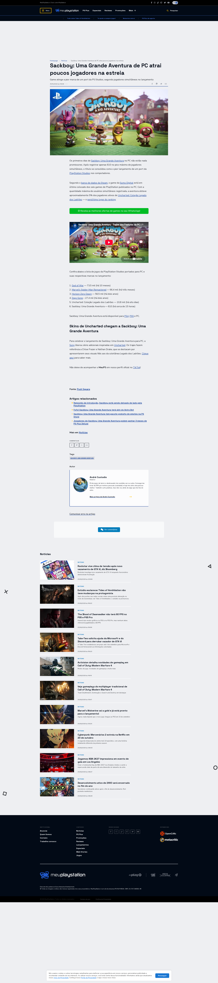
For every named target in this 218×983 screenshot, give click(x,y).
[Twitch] (161, 3)
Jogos (79, 855)
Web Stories (81, 852)
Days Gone (77, 298)
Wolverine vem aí (129, 18)
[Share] (87, 445)
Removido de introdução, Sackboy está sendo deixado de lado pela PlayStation (108, 404)
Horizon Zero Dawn (82, 293)
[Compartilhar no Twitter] (161, 84)
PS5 (132, 316)
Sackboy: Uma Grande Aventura (107, 160)
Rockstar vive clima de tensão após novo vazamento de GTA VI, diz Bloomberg (100, 568)
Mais (131, 10)
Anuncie (43, 831)
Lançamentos (82, 845)
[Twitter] (165, 3)
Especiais (97, 10)
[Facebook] (151, 3)
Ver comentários (110, 530)
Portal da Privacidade (88, 978)
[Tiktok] (158, 3)
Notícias (64, 61)
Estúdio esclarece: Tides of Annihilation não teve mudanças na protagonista (102, 592)
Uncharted (119, 345)
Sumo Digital (126, 182)
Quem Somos (46, 834)
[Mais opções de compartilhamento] (166, 84)
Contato (43, 838)
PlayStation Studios (79, 173)
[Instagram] (154, 3)
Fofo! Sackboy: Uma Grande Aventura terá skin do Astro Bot (104, 409)
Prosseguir (162, 976)
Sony (72, 345)
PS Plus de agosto (148, 18)
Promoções (120, 10)
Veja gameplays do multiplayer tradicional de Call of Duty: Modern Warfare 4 (102, 688)
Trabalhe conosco (48, 841)
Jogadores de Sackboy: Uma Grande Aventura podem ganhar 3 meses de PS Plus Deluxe (110, 422)
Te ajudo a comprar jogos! (107, 18)
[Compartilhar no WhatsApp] (156, 84)
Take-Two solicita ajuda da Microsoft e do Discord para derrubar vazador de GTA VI (101, 640)
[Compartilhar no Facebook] (152, 84)
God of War (78, 285)
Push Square (83, 389)
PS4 (126, 316)
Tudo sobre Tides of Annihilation (78, 18)
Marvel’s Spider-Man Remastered (89, 289)
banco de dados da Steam (94, 182)
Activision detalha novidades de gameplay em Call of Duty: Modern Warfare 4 (103, 664)
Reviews (108, 10)
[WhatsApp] (81, 445)
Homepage (54, 61)
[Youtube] (168, 3)
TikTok (136, 367)
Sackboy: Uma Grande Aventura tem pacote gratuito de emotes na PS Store (109, 415)
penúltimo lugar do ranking (101, 199)
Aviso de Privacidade (61, 978)
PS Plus (86, 10)
